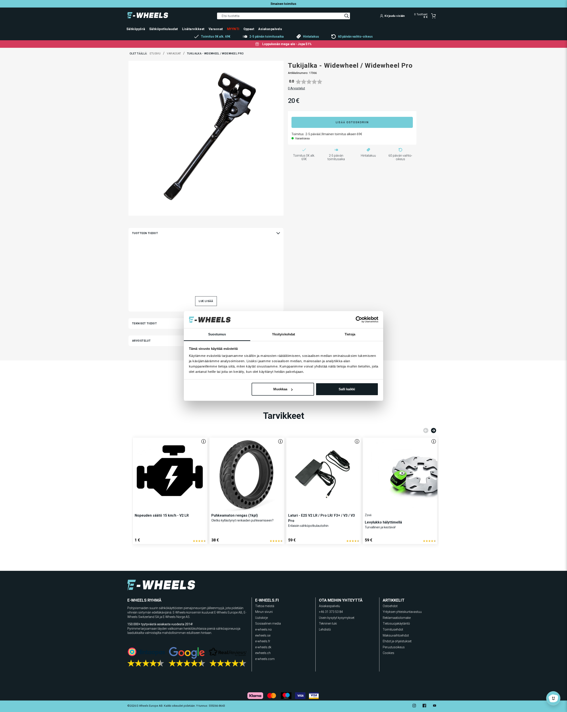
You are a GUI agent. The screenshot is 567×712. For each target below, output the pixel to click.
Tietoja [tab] (350, 334)
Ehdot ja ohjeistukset (397, 641)
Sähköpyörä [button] (135, 29)
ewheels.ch (263, 653)
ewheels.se (262, 635)
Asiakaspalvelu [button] (270, 29)
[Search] (346, 16)
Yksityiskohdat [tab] (283, 334)
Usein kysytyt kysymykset (336, 618)
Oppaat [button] (248, 29)
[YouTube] (434, 706)
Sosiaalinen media (268, 623)
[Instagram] (414, 706)
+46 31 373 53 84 (331, 612)
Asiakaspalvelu (329, 606)
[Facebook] (424, 706)
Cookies (388, 653)
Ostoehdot (390, 606)
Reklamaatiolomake (397, 618)
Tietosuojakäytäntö (396, 623)
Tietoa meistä (264, 606)
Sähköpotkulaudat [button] (163, 29)
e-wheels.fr (262, 641)
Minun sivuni (264, 612)
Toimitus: (297, 134)
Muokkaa (280, 389)
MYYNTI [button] (233, 29)
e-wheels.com (265, 659)
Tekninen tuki (328, 623)
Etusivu (155, 53)
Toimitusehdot (393, 629)
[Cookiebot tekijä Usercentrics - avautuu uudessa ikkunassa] (359, 319)
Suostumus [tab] (217, 334)
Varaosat (174, 53)
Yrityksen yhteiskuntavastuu (402, 612)
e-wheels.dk (263, 647)
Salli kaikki (347, 389)
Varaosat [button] (216, 29)
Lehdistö (325, 629)
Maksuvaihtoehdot (396, 635)
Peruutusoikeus (394, 647)
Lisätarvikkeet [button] (193, 29)
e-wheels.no (263, 629)
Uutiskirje (261, 618)
